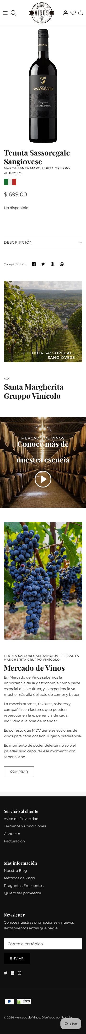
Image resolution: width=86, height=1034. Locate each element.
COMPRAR (19, 771)
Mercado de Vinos (27, 1017)
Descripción (18, 242)
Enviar (17, 958)
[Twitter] (5, 973)
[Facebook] (12, 973)
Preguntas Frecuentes (23, 885)
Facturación (14, 841)
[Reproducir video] (43, 479)
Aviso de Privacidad (21, 818)
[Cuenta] (64, 13)
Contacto (12, 833)
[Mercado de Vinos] (41, 12)
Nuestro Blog (15, 870)
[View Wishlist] (73, 13)
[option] (43, 86)
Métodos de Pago (19, 878)
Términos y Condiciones (25, 826)
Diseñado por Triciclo (57, 1017)
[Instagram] (19, 973)
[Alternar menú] (5, 13)
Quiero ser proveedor (22, 893)
